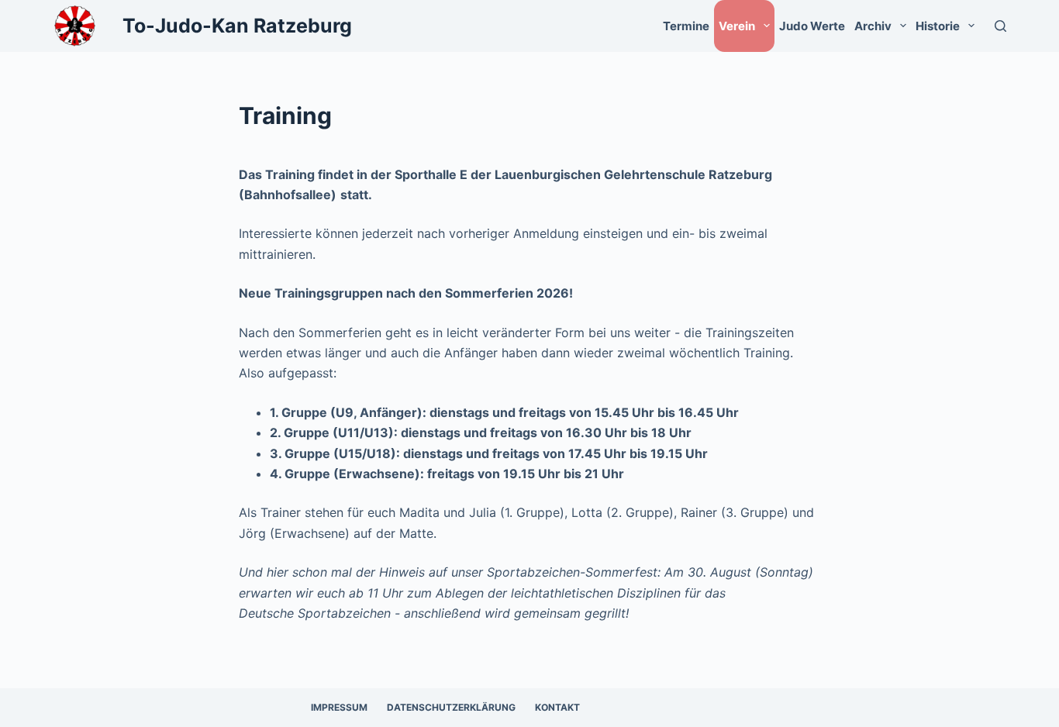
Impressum (339, 707)
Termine (686, 26)
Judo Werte (812, 26)
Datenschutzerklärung (451, 707)
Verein (737, 26)
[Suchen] (1000, 26)
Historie (938, 26)
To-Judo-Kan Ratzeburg (237, 25)
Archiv (873, 26)
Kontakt (557, 707)
